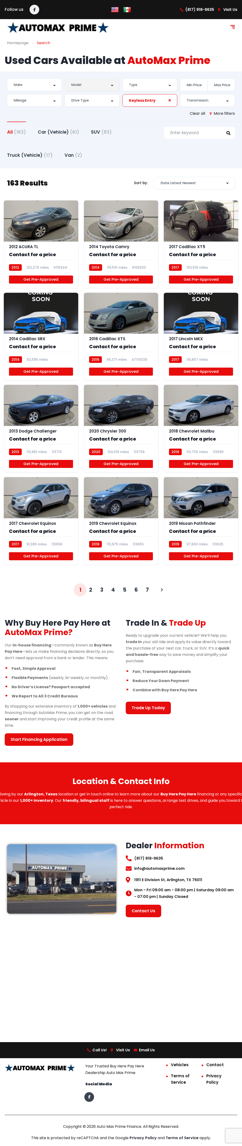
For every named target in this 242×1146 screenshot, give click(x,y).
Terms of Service (180, 1079)
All (16, 132)
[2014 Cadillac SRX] (41, 336)
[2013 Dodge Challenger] (41, 428)
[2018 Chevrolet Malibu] (201, 428)
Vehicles (180, 1065)
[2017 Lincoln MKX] (201, 336)
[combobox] (34, 85)
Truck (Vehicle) (30, 155)
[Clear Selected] (169, 100)
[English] (115, 9)
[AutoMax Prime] (58, 27)
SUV (101, 132)
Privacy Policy (213, 1079)
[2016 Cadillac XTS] (121, 336)
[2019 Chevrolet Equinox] (121, 521)
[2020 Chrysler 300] (121, 428)
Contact (215, 1065)
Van (73, 155)
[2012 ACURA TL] (41, 244)
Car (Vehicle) (58, 132)
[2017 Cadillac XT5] (201, 244)
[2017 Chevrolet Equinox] (41, 521)
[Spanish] (127, 9)
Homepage (18, 43)
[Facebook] (34, 9)
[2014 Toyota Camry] (121, 244)
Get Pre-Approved (40, 279)
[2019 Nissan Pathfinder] (201, 521)
